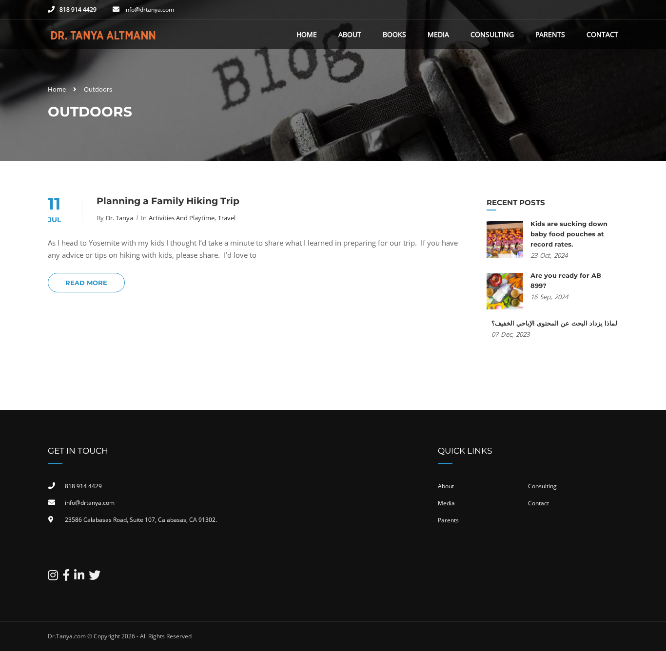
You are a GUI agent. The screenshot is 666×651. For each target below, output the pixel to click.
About (349, 34)
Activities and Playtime (182, 217)
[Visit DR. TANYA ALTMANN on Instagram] (53, 577)
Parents (550, 34)
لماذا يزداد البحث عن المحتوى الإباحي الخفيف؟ (554, 323)
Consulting (492, 34)
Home (306, 34)
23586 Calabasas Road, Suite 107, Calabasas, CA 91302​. (141, 520)
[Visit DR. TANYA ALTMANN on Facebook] (66, 577)
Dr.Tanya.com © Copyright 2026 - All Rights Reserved (120, 636)
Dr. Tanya (119, 217)
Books (394, 34)
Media (438, 34)
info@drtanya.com (149, 9)
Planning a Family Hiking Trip (168, 201)
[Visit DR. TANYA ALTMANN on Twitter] (94, 577)
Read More (86, 283)
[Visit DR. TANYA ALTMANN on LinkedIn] (79, 577)
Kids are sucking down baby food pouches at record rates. (568, 234)
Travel (226, 217)
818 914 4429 (78, 9)
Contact (602, 34)
